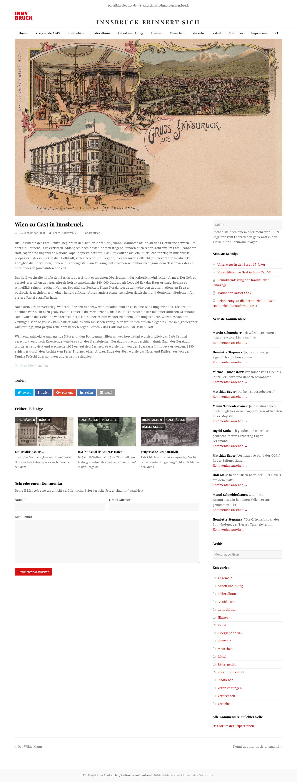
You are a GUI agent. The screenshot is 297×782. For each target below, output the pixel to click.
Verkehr (224, 703)
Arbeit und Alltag (230, 586)
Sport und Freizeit (231, 672)
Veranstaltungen (230, 688)
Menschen (109, 419)
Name (20, 500)
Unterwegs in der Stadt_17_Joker (241, 264)
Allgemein (225, 578)
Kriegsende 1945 (230, 633)
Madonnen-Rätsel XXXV (234, 293)
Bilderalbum (152, 419)
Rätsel (222, 656)
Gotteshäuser (227, 609)
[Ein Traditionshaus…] (44, 432)
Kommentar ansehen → (230, 342)
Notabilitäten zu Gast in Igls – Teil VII (244, 272)
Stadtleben (226, 680)
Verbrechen (226, 696)
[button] (24, 392)
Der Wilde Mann (29, 746)
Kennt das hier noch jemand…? (256, 746)
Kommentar (24, 517)
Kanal (222, 625)
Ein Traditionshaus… (29, 452)
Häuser (44, 419)
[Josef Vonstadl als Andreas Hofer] (107, 432)
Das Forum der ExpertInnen (233, 726)
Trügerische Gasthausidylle (160, 452)
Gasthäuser (92, 233)
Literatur (224, 641)
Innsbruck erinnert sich (148, 22)
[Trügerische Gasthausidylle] (170, 432)
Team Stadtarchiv (64, 233)
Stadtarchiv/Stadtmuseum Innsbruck (128, 775)
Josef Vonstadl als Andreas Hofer (100, 452)
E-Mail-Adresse (121, 500)
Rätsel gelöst (153, 426)
